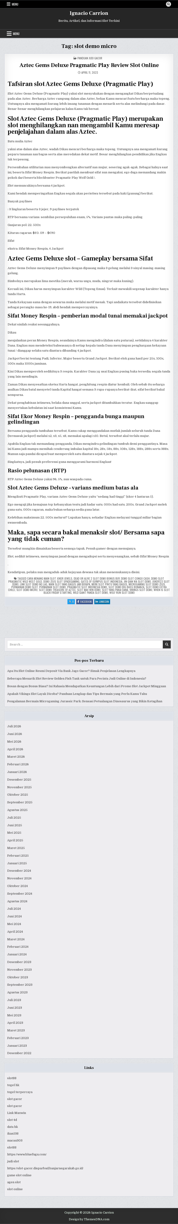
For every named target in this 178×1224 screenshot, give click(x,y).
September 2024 (19, 893)
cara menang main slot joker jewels (49, 578)
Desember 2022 (19, 1053)
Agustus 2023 (17, 992)
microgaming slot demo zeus (147, 584)
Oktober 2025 (17, 794)
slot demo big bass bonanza (126, 587)
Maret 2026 (16, 756)
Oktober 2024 (17, 886)
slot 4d (12, 1120)
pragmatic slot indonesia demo (87, 587)
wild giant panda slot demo (90, 593)
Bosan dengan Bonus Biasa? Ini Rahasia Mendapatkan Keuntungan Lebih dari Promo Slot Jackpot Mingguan (86, 686)
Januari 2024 (17, 954)
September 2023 (19, 984)
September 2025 (19, 802)
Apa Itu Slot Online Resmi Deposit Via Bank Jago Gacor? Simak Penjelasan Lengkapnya (71, 671)
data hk (12, 1127)
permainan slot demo (52, 587)
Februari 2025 (18, 855)
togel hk (13, 1085)
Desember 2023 (19, 962)
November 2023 (19, 969)
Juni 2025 (14, 825)
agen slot (14, 1182)
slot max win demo (89, 590)
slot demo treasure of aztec (57, 590)
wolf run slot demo (122, 593)
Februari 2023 (18, 1038)
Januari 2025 (17, 863)
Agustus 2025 (17, 810)
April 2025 (15, 840)
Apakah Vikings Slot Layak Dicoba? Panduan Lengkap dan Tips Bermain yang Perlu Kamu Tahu (77, 694)
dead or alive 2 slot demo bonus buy (97, 578)
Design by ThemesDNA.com (89, 1219)
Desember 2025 (19, 779)
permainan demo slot (24, 587)
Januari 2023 (17, 1045)
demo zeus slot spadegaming (61, 581)
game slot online (19, 1175)
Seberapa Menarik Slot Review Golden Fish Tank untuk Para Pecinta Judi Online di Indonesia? (76, 678)
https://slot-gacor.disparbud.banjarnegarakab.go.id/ (45, 1168)
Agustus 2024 (17, 901)
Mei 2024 (14, 924)
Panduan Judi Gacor (89, 58)
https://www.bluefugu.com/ (27, 1154)
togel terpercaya (19, 1092)
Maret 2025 (16, 848)
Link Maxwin (16, 1113)
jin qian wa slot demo (137, 581)
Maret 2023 (16, 1030)
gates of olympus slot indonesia (101, 581)
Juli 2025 (14, 817)
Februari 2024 (18, 946)
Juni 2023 (14, 1007)
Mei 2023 (14, 1015)
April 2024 (15, 931)
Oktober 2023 (17, 977)
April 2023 (15, 1022)
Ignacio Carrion (89, 13)
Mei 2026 (14, 741)
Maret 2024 (16, 939)
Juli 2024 (14, 908)
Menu (15, 4)
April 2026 (15, 749)
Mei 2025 (14, 832)
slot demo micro (27, 590)
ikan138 (13, 1133)
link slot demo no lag (33, 584)
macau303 (14, 1140)
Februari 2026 (18, 764)
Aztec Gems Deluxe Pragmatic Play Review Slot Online (89, 65)
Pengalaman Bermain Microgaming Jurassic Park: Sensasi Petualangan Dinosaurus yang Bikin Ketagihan (84, 701)
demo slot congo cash (135, 578)
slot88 (11, 1078)
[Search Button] (168, 4)
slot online (15, 1189)
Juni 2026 (14, 734)
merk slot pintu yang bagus (109, 584)
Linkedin (104, 601)
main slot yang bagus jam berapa (69, 584)
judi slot (13, 1161)
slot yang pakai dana (115, 590)
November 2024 (19, 878)
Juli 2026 (14, 726)
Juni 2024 (14, 916)
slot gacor (14, 1099)
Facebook (86, 601)
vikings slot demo (141, 590)
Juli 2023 (14, 1000)
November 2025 (19, 787)
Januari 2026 (17, 772)
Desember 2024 (19, 870)
